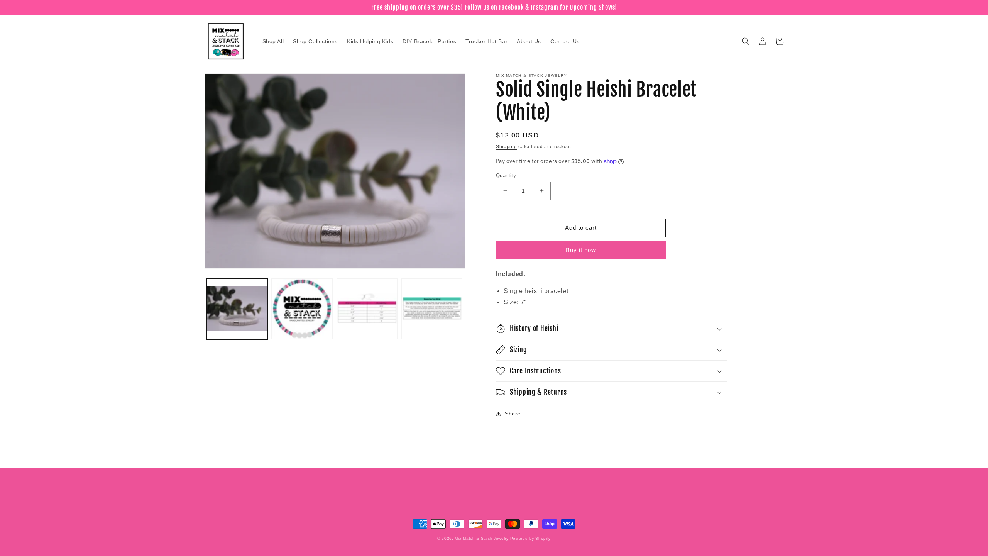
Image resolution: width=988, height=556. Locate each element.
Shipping (506, 146)
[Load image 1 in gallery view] (236, 308)
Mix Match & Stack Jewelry (482, 538)
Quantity (506, 175)
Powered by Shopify (530, 538)
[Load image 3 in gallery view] (367, 308)
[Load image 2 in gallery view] (301, 308)
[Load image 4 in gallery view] (431, 308)
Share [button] (513, 413)
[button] (745, 41)
